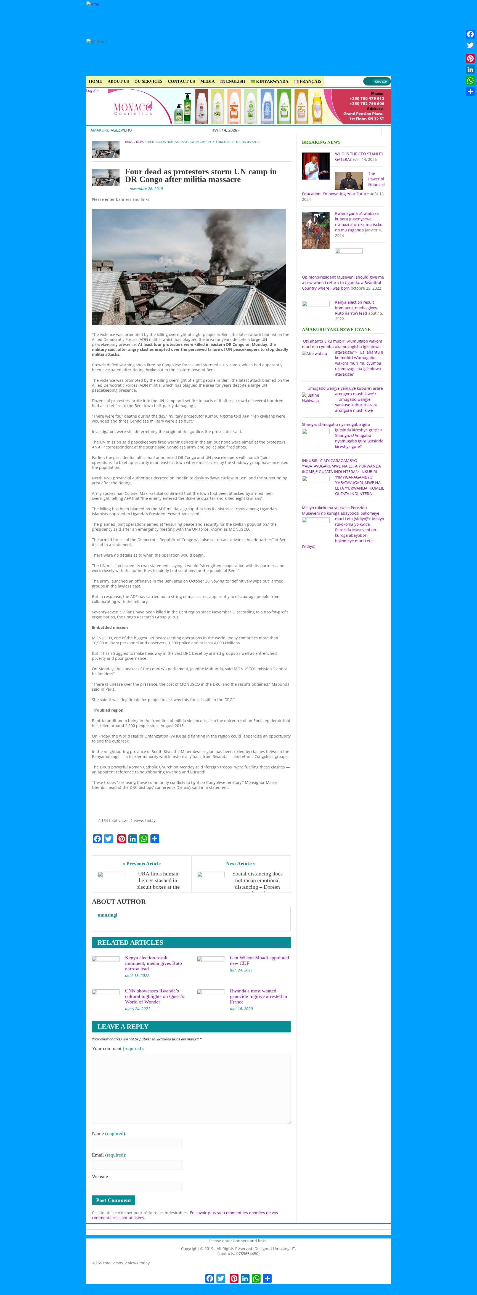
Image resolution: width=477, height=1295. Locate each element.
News (140, 142)
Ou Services (148, 81)
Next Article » (241, 863)
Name (109, 1133)
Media (207, 81)
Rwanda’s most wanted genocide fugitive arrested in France (258, 996)
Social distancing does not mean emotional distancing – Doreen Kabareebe (258, 883)
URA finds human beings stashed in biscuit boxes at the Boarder (158, 883)
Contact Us (181, 81)
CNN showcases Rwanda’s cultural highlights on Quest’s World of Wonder (154, 996)
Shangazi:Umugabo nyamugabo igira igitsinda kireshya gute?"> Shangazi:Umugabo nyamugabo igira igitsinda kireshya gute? (342, 435)
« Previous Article (142, 863)
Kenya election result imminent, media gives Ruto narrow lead (153, 963)
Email (109, 1154)
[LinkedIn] (470, 69)
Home (95, 81)
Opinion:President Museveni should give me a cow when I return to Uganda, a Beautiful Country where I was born (343, 282)
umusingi (107, 914)
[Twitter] (470, 45)
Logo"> (92, 90)
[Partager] (470, 91)
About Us (118, 81)
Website (100, 1176)
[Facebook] (470, 34)
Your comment (118, 1048)
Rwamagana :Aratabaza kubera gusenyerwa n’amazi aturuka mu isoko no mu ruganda (358, 222)
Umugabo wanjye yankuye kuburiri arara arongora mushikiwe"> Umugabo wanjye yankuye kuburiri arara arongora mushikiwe (342, 399)
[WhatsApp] (470, 80)
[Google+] (470, 52)
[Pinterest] (470, 58)
